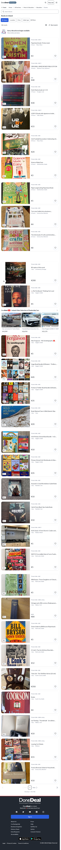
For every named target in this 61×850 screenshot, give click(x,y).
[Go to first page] (2, 787)
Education (39, 7)
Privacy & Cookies (11, 843)
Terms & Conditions (23, 843)
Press (32, 821)
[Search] (3, 11)
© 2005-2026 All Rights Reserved (48, 843)
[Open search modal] (45, 2)
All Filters (33, 20)
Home (10, 7)
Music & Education (29, 7)
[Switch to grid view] (46, 25)
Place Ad (50, 2)
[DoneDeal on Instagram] (43, 812)
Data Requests (15, 831)
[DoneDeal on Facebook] (17, 812)
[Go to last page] (57, 787)
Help (32, 824)
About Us (13, 821)
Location (12, 20)
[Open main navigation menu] (57, 3)
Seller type (26, 20)
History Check (15, 829)
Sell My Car (34, 826)
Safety (33, 829)
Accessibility (14, 834)
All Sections (18, 7)
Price (19, 20)
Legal (4, 843)
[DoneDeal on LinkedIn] (37, 812)
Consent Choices (36, 831)
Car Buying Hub (15, 824)
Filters (5, 20)
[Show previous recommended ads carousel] (54, 310)
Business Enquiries (16, 826)
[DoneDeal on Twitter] (23, 812)
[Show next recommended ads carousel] (57, 310)
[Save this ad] (55, 56)
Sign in (30, 817)
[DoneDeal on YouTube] (30, 812)
